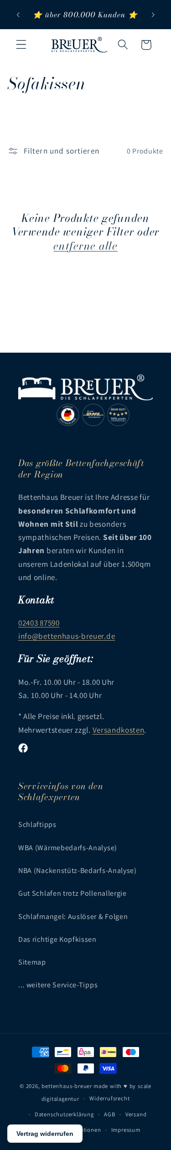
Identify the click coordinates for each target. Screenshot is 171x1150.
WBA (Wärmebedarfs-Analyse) (67, 847)
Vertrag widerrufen (44, 1133)
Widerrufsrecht (109, 1098)
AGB (109, 1114)
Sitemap (32, 962)
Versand (136, 1114)
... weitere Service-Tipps (58, 985)
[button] (21, 44)
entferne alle (85, 246)
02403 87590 (39, 622)
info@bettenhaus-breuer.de (66, 636)
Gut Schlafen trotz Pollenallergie (72, 893)
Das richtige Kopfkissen (57, 939)
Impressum (125, 1130)
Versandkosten (119, 729)
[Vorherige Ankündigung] (18, 15)
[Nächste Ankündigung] (153, 15)
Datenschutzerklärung (64, 1114)
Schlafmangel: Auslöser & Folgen (73, 916)
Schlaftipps (37, 824)
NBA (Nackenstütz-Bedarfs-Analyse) (77, 870)
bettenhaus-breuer (66, 1086)
